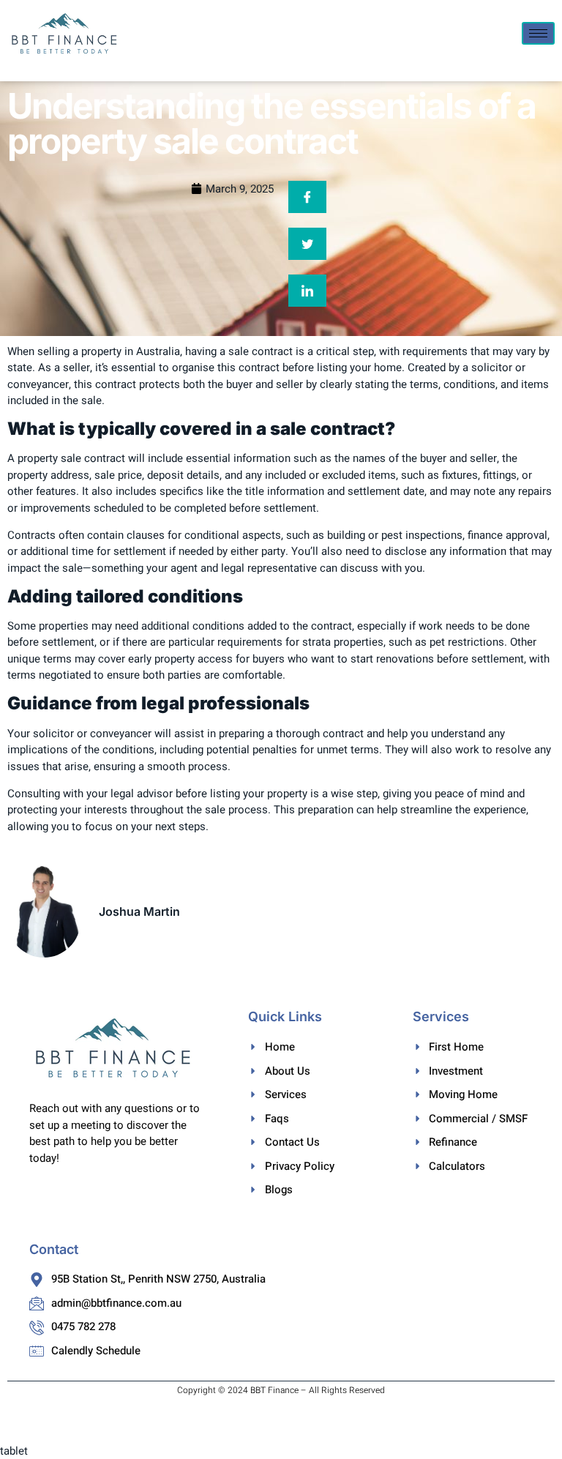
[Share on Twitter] (307, 244)
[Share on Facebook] (307, 197)
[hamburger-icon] (538, 33)
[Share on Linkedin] (307, 291)
